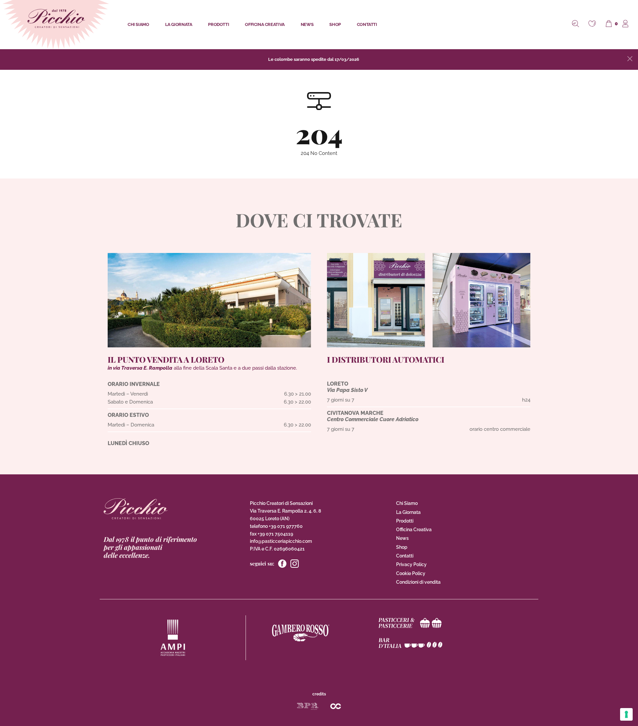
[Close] (630, 59)
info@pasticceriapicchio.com (281, 541)
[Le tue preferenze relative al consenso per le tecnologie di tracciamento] (626, 714)
